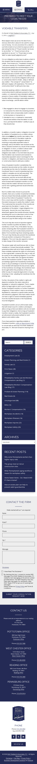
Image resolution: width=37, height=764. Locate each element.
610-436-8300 (21, 660)
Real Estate (8, 396)
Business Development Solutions (14, 760)
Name (4, 513)
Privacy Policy (20, 586)
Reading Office (18, 673)
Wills (6, 405)
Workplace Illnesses (11, 418)
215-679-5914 (21, 693)
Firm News (8, 369)
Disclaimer (5, 567)
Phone (4, 531)
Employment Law (10, 356)
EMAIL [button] (19, 10)
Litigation (11, 35)
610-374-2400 (21, 677)
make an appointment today (25, 323)
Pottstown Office (18, 639)
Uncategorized (9, 400)
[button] (6, 9)
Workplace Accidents (12, 414)
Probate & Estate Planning (14, 392)
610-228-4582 (21, 729)
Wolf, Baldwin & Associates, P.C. (20, 33)
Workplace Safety (10, 427)
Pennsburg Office (18, 689)
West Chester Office (18, 656)
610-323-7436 (21, 643)
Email (4, 522)
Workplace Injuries (11, 423)
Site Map (17, 758)
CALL (32, 10)
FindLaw (30, 760)
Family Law (8, 365)
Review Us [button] (18, 744)
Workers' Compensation (13, 409)
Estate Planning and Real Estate (16, 360)
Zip (4, 540)
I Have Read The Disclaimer (13, 571)
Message (5, 549)
